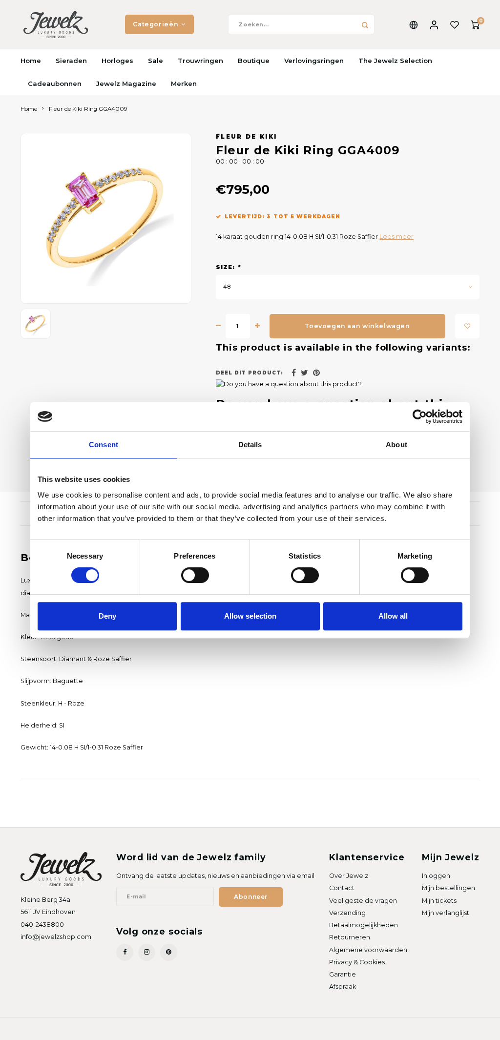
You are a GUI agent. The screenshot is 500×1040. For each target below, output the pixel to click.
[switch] (195, 575)
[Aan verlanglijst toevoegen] (467, 326)
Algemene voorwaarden (368, 950)
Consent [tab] (103, 444)
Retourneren (349, 937)
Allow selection (250, 616)
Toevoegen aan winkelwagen (357, 326)
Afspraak (342, 986)
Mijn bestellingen (448, 888)
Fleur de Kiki (246, 136)
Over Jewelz (348, 875)
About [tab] (396, 444)
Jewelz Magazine (126, 83)
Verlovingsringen (314, 60)
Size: (228, 267)
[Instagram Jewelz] (146, 952)
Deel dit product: (249, 372)
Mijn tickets (439, 900)
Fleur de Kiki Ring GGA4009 (88, 108)
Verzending (347, 912)
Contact (341, 888)
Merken (184, 83)
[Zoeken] (365, 24)
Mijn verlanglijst (445, 912)
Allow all (393, 616)
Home (31, 60)
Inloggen (436, 875)
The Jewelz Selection (395, 60)
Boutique (254, 60)
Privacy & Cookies (357, 962)
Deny (107, 616)
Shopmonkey (134, 1028)
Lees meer (396, 236)
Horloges (117, 60)
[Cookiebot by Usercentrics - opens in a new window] (419, 416)
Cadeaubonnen (55, 83)
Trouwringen (200, 60)
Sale (155, 60)
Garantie (342, 974)
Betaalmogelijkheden (363, 925)
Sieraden (71, 60)
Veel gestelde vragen (363, 900)
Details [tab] (250, 444)
